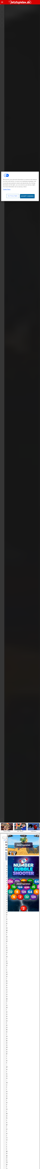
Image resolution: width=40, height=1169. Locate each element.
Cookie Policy (7, 189)
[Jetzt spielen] (23, 855)
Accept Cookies (27, 196)
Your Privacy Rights (13, 195)
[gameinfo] (2, 25)
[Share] (2, 12)
